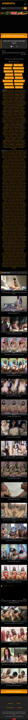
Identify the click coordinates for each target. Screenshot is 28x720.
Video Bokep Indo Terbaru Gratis (10, 260)
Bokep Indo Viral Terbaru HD (14, 159)
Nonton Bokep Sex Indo (14, 205)
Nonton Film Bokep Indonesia (9, 213)
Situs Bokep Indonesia (21, 229)
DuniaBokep (13, 118)
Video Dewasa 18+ (10, 263)
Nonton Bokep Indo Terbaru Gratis (17, 192)
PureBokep (16, 135)
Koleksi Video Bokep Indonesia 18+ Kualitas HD (15, 177)
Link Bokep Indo (11, 182)
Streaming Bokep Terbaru (18, 252)
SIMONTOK (10, 141)
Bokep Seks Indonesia (9, 164)
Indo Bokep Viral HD (12, 170)
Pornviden (5, 135)
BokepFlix (21, 100)
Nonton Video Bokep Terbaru (18, 225)
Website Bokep (22, 145)
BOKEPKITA (17, 107)
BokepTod (15, 113)
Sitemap (19, 707)
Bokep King (13, 95)
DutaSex (18, 118)
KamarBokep (12, 124)
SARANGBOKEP (6, 140)
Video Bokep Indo (21, 259)
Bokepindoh (13, 105)
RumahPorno (8, 138)
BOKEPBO (5, 98)
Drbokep (8, 118)
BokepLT (5, 108)
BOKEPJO (11, 107)
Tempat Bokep (12, 143)
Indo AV (19, 120)
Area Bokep (16, 90)
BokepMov (16, 108)
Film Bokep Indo (15, 169)
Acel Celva (16, 61)
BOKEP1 (18, 95)
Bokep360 (5, 97)
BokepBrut (16, 98)
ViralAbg (4, 145)
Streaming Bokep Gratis (19, 245)
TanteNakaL (21, 141)
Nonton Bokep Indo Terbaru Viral (9, 193)
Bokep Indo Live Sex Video (7, 156)
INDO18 (23, 120)
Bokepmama (11, 108)
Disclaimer (10, 703)
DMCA (18, 703)
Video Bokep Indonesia (14, 262)
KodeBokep (16, 127)
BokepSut (23, 111)
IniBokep (18, 123)
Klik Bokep (10, 127)
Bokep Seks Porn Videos (20, 164)
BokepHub (15, 101)
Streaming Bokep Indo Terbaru (19, 246)
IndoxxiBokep (12, 123)
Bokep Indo (8, 68)
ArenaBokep (22, 90)
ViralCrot (9, 145)
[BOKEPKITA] (11, 3)
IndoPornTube (11, 121)
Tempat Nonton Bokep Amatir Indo (13, 257)
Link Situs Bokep (19, 184)
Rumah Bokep (20, 137)
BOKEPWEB (6, 115)
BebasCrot (17, 93)
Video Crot (5, 144)
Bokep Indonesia (8, 80)
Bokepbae (17, 97)
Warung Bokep (14, 145)
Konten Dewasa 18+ (12, 180)
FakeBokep (4, 120)
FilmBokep (10, 120)
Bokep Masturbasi (19, 68)
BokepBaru (22, 97)
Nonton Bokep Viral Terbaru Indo (14, 206)
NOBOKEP (21, 130)
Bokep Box (22, 94)
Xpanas (15, 147)
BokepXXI (12, 115)
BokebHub (17, 94)
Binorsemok (11, 94)
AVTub (24, 91)
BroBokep (21, 115)
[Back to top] (23, 716)
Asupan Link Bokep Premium (12, 153)
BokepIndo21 (7, 105)
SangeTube (19, 138)
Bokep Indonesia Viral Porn (12, 162)
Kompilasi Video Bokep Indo (9, 179)
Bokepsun (10, 111)
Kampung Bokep (19, 124)
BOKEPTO (10, 113)
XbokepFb (6, 147)
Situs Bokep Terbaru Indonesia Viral (11, 232)
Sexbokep (18, 140)
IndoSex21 (17, 121)
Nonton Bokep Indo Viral (11, 196)
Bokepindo (9, 104)
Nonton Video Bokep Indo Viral (12, 220)
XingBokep (11, 147)
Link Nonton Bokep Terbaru (9, 184)
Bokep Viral (9, 74)
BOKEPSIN (5, 111)
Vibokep (23, 143)
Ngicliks (16, 130)
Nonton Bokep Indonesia (13, 197)
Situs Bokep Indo (12, 229)
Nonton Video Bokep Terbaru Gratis (10, 226)
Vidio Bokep (17, 263)
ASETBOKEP (5, 91)
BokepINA (17, 103)
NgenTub (6, 130)
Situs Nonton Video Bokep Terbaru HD (10, 237)
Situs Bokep (20, 227)
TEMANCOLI (5, 143)
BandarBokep (11, 93)
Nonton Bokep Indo (10, 187)
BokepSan (11, 110)
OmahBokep (16, 131)
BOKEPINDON (20, 105)
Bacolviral (5, 93)
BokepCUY (11, 100)
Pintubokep (5, 134)
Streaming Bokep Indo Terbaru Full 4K (11, 247)
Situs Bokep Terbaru (7, 230)
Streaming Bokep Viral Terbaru (8, 253)
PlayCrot (22, 134)
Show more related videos (14, 691)
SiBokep (5, 141)
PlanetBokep (11, 134)
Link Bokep (20, 180)
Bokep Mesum (9, 84)
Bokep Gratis (22, 154)
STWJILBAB (16, 141)
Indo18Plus (4, 121)
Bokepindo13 (15, 104)
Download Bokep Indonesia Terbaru (10, 167)
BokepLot (22, 107)
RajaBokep (7, 137)
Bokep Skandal (19, 71)
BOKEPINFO (5, 107)
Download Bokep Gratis (7, 166)
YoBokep (14, 148)
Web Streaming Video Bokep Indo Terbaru (17, 265)
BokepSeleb (16, 110)
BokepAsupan (11, 97)
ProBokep (11, 135)
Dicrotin (3, 118)
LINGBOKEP (5, 128)
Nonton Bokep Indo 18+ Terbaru (12, 189)
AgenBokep (10, 90)
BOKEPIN (12, 103)
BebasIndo (22, 93)
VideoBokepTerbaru (20, 144)
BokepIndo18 (22, 104)
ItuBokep (6, 124)
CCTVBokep (5, 117)
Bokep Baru (15, 154)
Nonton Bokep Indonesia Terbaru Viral (10, 203)
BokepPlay (5, 110)
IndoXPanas (22, 121)
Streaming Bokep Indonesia (10, 250)
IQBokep (23, 123)
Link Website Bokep (14, 186)
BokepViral (16, 114)
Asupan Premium (12, 91)
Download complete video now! (14, 35)
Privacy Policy (10, 707)
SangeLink (14, 138)
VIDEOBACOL (12, 144)
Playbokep (17, 134)
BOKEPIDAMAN (5, 103)
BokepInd (5, 104)
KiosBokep (5, 127)
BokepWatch (22, 114)
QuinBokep (21, 135)
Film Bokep (9, 169)
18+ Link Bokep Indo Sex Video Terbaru (15, 150)
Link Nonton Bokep (22, 183)
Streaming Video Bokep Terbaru (14, 256)
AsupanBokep (19, 91)
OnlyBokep (22, 131)
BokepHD (4, 101)
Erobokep (23, 118)
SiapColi (23, 140)
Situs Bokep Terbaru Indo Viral (18, 230)
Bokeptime (5, 113)
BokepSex (22, 110)
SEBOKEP (13, 140)
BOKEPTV (11, 114)
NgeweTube (11, 130)
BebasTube (5, 94)
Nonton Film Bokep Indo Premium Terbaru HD (15, 212)
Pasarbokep (5, 133)
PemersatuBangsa (13, 133)
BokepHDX (9, 101)
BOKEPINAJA (22, 103)
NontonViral (10, 131)
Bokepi (19, 101)
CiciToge (11, 117)
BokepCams (21, 98)
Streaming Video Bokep (21, 253)
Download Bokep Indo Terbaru (19, 166)
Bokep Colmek (19, 64)
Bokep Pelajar (9, 71)
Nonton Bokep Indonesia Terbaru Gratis (16, 202)
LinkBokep (11, 128)
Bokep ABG (9, 64)
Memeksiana (22, 128)
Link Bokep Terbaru (13, 183)
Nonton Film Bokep (15, 209)
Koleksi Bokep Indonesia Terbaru (14, 172)
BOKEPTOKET (21, 113)
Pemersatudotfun (21, 133)
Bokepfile (17, 100)
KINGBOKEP (14, 125)
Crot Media (16, 117)
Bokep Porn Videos (15, 163)
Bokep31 (23, 95)
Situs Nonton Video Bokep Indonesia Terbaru (15, 236)
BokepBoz (11, 98)
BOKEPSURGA (16, 111)
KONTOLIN (22, 127)
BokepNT (22, 108)
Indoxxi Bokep (6, 123)
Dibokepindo (22, 117)
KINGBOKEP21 (20, 125)
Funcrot (15, 120)
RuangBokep (13, 137)
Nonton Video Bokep (12, 217)
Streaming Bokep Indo (7, 246)
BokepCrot (6, 100)
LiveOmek (16, 128)
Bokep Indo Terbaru (18, 156)
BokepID (23, 101)
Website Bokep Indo (14, 266)
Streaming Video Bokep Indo (9, 255)
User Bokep (18, 143)
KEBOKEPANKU (6, 125)
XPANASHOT (21, 147)
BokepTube (5, 114)
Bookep (16, 115)
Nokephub (5, 131)
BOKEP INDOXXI (6, 95)
